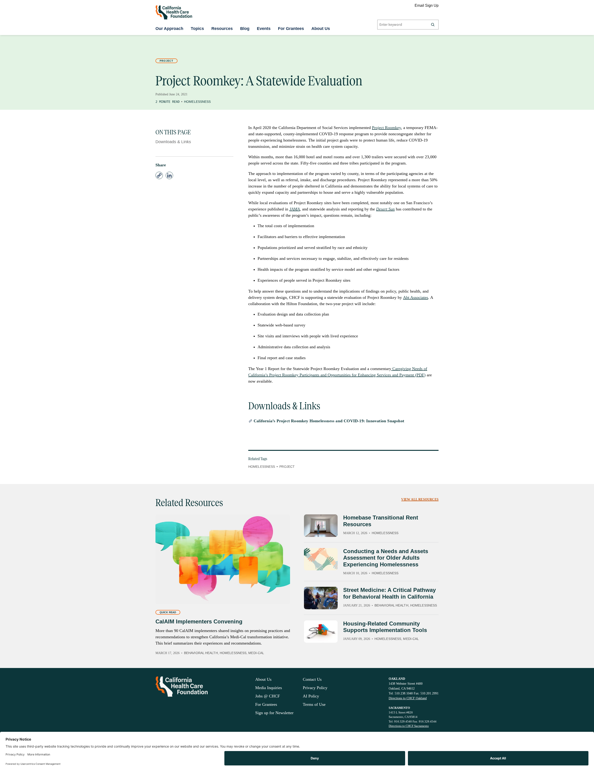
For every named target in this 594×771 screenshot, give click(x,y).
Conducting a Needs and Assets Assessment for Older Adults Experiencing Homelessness (385, 558)
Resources (222, 28)
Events (264, 28)
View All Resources (420, 499)
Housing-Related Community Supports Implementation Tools (385, 626)
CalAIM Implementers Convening (198, 621)
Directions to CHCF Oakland (408, 698)
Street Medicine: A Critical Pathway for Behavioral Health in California (389, 593)
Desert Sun (385, 209)
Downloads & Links (173, 141)
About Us (320, 28)
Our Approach (169, 28)
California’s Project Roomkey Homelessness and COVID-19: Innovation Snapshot (329, 421)
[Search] (432, 24)
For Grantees (291, 28)
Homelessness (197, 101)
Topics (197, 28)
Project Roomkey (386, 127)
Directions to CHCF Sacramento (409, 726)
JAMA (294, 209)
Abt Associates (415, 297)
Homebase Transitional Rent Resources (380, 520)
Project (166, 60)
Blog (244, 28)
